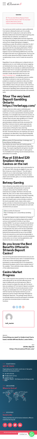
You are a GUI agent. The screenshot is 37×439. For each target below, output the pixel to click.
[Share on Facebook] (14, 307)
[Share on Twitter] (17, 307)
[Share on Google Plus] (23, 307)
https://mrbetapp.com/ (9, 75)
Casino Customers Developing (14, 23)
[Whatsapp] (31, 434)
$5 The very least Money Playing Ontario (17, 18)
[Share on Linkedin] (20, 307)
